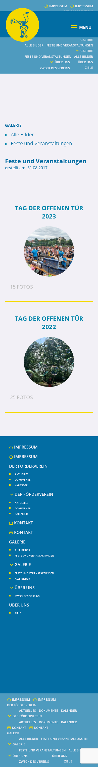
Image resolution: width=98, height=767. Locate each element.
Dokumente (23, 479)
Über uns (85, 62)
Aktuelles (21, 474)
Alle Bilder (34, 45)
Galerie (86, 40)
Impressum (58, 6)
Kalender (21, 485)
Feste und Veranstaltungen (69, 45)
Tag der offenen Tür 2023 (49, 212)
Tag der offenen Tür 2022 (49, 322)
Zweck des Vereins (55, 68)
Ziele (89, 68)
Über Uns (62, 62)
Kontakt (23, 523)
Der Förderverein (28, 466)
